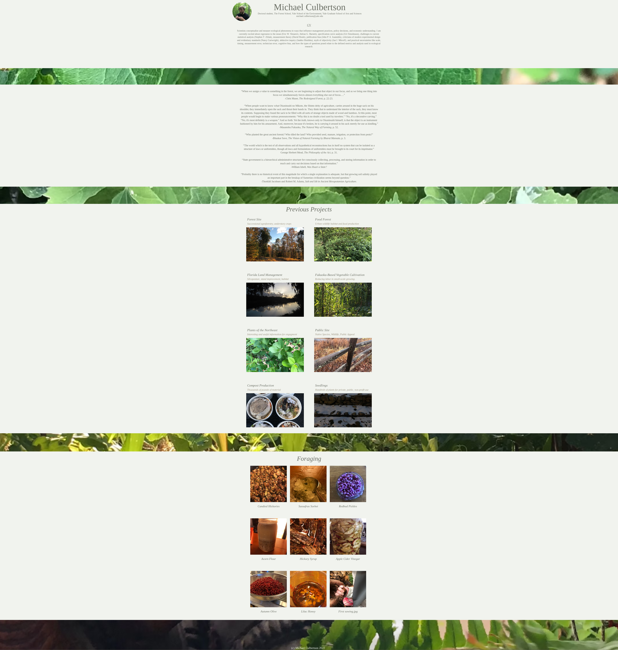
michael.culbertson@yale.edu (309, 16)
